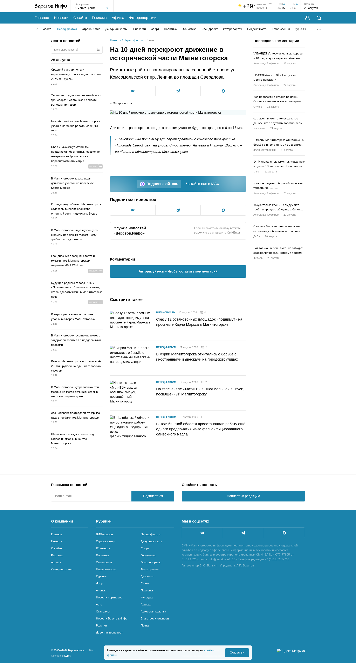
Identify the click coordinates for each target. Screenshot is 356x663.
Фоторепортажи (142, 18)
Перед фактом (67, 29)
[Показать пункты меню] (319, 29)
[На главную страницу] (51, 6)
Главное (42, 18)
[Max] (284, 533)
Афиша (118, 18)
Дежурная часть (116, 29)
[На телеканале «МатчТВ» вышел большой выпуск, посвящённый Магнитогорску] (130, 393)
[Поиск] (319, 18)
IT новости (139, 29)
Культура (147, 597)
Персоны (147, 590)
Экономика (189, 29)
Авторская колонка (153, 611)
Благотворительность (155, 618)
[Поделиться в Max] (223, 91)
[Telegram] (243, 533)
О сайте (80, 18)
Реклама (99, 18)
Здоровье (147, 576)
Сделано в (61, 655)
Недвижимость (257, 29)
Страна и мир (91, 29)
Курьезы (300, 29)
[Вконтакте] (202, 533)
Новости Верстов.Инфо (112, 618)
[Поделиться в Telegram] (178, 91)
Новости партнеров (109, 597)
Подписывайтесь (162, 184)
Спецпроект (209, 29)
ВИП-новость (43, 29)
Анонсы (101, 590)
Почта (145, 625)
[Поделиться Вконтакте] (132, 91)
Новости (61, 18)
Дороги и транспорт (109, 632)
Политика (170, 29)
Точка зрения (281, 29)
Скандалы (103, 611)
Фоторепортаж (232, 29)
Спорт (155, 29)
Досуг (99, 583)
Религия (101, 625)
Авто (99, 604)
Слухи (145, 583)
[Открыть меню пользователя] (307, 18)
